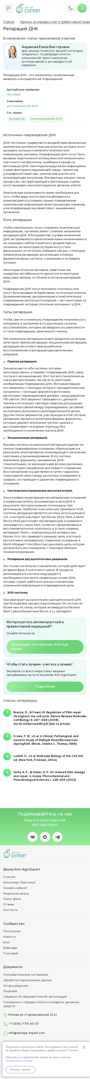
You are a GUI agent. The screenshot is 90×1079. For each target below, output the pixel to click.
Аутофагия (17, 118)
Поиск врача (12, 899)
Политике (72, 1050)
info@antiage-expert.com (27, 1033)
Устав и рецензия (15, 986)
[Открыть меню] (8, 8)
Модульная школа (16, 893)
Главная (8, 22)
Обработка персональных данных (27, 980)
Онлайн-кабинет (15, 888)
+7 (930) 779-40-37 (24, 1024)
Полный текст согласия (19, 1060)
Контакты (10, 910)
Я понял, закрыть (21, 1069)
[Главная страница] (28, 8)
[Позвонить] (70, 8)
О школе (9, 877)
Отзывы (8, 904)
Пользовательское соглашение (25, 975)
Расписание (12, 931)
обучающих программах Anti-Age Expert (40, 646)
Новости (9, 937)
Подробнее (45, 686)
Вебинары (10, 948)
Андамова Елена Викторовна (45, 47)
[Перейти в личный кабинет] (82, 8)
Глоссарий (10, 953)
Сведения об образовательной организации (35, 997)
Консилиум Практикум (19, 882)
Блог (6, 942)
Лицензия (10, 991)
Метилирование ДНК (46, 118)
